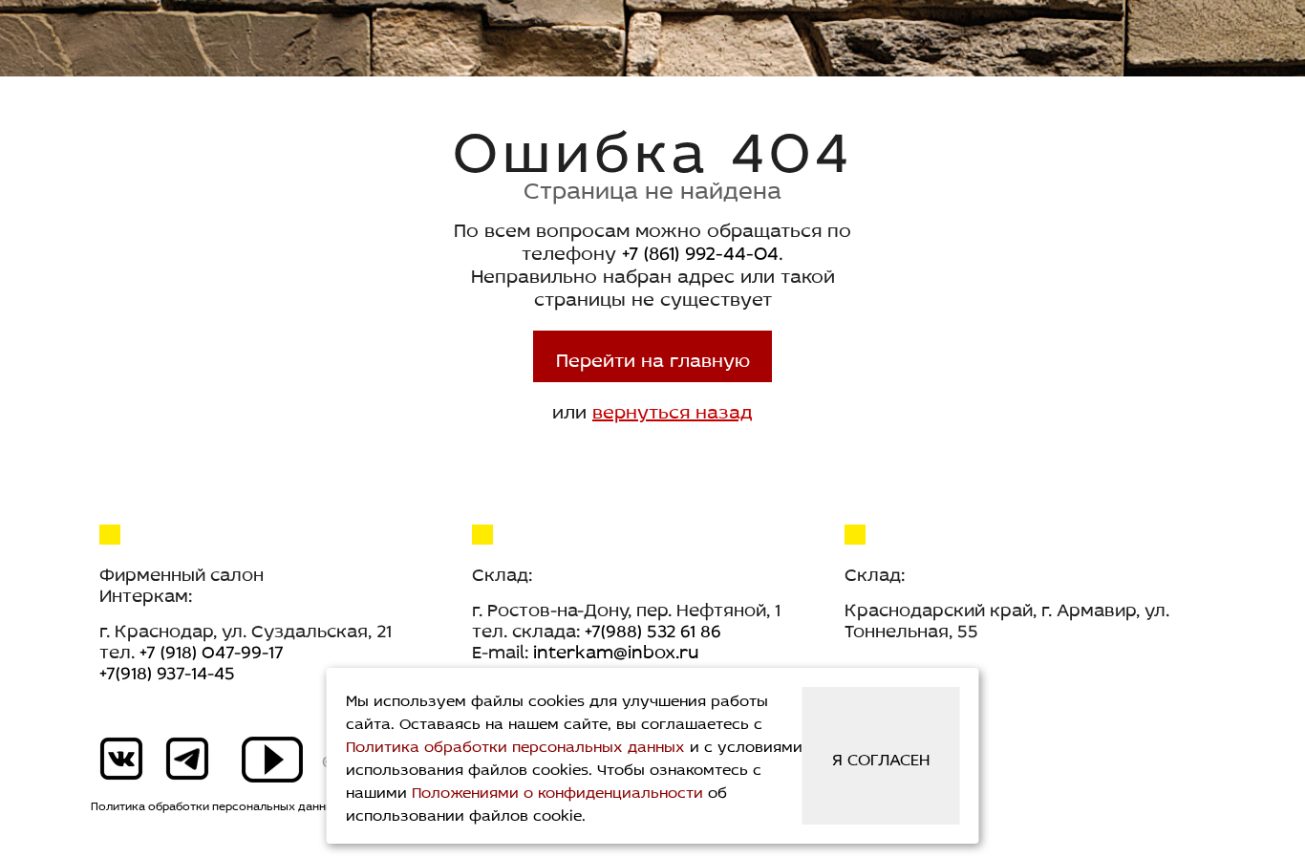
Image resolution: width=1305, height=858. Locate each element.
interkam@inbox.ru (615, 648)
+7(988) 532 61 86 (653, 627)
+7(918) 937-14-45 (167, 669)
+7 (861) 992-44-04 (700, 249)
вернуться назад (672, 408)
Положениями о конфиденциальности (557, 790)
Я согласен (881, 756)
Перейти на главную (653, 356)
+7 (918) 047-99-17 (211, 648)
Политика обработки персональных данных (216, 804)
